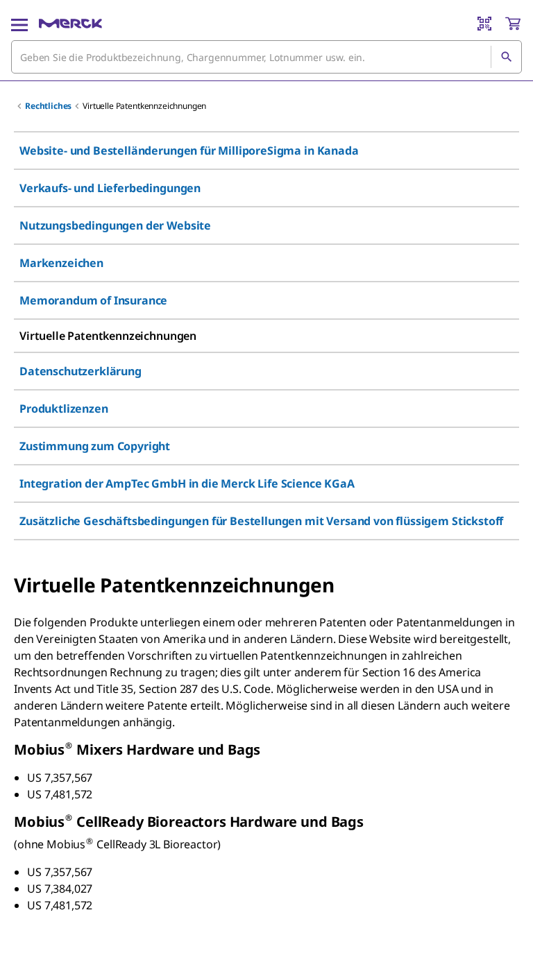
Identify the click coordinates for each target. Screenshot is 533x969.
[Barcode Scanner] (484, 23)
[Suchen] (506, 57)
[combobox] (266, 56)
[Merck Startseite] (70, 23)
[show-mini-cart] (513, 24)
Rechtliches (48, 106)
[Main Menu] (19, 23)
